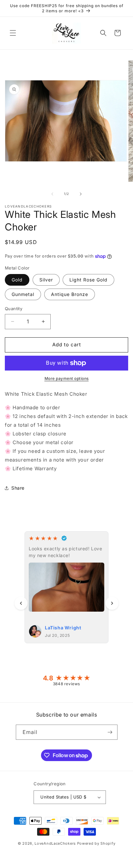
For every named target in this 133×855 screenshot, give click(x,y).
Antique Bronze (69, 294)
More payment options (67, 378)
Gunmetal (23, 294)
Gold (17, 279)
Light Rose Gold (88, 279)
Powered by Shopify (96, 843)
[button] (13, 33)
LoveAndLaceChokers (55, 843)
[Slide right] (81, 194)
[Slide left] (52, 194)
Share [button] (18, 488)
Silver (46, 279)
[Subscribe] (110, 732)
